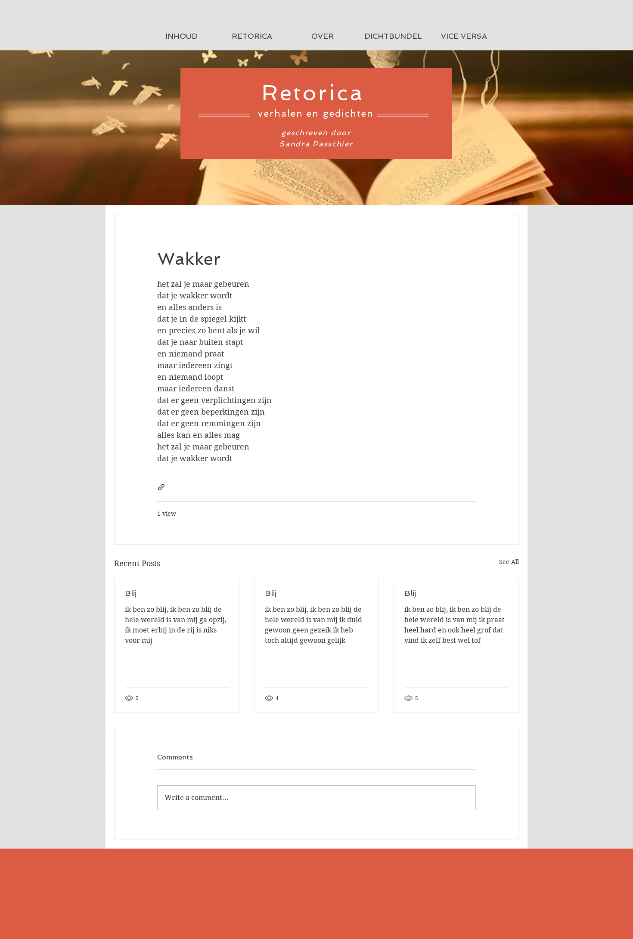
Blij (131, 593)
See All (509, 562)
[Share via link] (161, 487)
